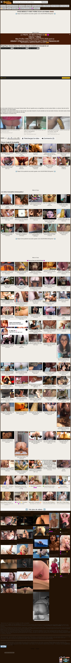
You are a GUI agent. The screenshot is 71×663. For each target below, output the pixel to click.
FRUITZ (31, 37)
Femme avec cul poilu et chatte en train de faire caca (63, 272)
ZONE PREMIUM (55, 6)
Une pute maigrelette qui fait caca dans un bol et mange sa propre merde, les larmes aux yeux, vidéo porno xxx (49, 468)
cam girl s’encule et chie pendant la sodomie (49, 413)
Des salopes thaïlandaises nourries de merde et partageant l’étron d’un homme (64, 386)
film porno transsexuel (6, 582)
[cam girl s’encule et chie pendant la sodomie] (49, 407)
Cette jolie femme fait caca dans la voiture (35, 372)
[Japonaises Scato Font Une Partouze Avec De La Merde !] (21, 213)
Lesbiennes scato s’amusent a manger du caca (49, 303)
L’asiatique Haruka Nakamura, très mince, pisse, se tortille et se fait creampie (7, 469)
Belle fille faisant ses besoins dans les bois (7, 286)
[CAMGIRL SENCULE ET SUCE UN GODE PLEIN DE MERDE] (7, 366)
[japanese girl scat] (41, 575)
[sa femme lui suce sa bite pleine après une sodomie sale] (49, 338)
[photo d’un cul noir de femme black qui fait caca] (49, 148)
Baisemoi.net (54, 41)
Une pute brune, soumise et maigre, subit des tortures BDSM (24, 583)
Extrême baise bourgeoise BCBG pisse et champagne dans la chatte (35, 470)
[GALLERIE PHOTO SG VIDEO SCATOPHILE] (35, 161)
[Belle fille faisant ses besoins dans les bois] (7, 280)
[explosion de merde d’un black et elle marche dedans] (7, 310)
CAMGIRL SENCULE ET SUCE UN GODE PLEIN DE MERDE (7, 372)
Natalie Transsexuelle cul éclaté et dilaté (49, 166)
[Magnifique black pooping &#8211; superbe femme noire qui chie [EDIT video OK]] (59, 122)
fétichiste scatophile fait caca (21, 346)
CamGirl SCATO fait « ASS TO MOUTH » (49, 316)
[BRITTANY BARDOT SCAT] (41, 530)
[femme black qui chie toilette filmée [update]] (35, 407)
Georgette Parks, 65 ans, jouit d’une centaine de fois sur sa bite (24, 541)
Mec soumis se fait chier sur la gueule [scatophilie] (7, 234)
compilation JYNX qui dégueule (64, 167)
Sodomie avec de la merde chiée (64, 317)
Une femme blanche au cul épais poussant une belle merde (21, 372)
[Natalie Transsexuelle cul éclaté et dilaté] (49, 160)
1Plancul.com (23, 41)
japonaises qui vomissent (7, 153)
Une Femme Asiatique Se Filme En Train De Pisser (63, 359)
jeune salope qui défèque (21, 48)
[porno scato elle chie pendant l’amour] (63, 435)
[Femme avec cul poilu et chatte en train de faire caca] (63, 266)
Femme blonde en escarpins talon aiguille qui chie (35, 385)
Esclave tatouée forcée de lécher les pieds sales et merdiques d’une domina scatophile (35, 399)
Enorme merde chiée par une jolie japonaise (35, 234)
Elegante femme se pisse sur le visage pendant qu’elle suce (21, 317)
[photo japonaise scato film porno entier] (63, 148)
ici (13, 645)
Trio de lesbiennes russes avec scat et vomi (63, 372)
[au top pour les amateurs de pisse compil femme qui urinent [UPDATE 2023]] (35, 198)
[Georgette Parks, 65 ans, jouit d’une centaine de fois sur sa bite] (25, 549)
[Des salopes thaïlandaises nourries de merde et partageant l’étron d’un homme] (63, 380)
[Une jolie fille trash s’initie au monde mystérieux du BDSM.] (25, 563)
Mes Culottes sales (64, 6)
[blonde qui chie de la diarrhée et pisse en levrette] (21, 266)
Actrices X (3, 6)
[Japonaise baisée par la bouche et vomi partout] (7, 435)
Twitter (32, 648)
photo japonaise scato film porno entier (63, 154)
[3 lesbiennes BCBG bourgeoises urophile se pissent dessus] (7, 380)
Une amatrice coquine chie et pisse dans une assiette (7, 272)
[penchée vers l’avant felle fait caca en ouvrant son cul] (7, 339)
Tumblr (37, 648)
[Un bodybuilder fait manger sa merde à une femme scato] (35, 282)
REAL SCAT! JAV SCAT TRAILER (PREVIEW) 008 (21, 398)
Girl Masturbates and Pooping (40, 548)
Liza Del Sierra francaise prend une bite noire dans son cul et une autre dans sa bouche (8, 528)
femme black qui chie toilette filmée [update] (35, 413)
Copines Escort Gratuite (12, 6)
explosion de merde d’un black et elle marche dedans (7, 316)
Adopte (13, 41)
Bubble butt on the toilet (39, 590)
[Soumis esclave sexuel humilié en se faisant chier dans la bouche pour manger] (7, 295)
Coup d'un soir (35, 41)
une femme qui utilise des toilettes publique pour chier (35, 343)
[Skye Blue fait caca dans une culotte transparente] (7, 407)
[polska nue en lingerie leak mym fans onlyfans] (9, 520)
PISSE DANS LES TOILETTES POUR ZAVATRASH (63, 204)
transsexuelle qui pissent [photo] (21, 167)
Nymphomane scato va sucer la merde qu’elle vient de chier (63, 219)
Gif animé (35, 153)
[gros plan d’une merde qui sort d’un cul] (35, 295)
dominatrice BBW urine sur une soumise (64, 287)
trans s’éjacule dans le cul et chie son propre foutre (49, 286)
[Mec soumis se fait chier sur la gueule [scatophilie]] (7, 228)
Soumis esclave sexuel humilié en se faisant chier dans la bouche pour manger (7, 301)
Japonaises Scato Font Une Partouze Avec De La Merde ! (21, 219)
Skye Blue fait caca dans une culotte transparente (7, 413)
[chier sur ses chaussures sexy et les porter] (21, 281)
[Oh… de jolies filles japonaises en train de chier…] (7, 393)
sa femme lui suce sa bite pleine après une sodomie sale (49, 344)
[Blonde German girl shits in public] (41, 543)
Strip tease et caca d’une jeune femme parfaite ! (63, 300)
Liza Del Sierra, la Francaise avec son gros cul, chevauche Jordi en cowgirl (8, 542)
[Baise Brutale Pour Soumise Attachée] (25, 521)
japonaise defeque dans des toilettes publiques (35, 442)
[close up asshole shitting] (41, 519)
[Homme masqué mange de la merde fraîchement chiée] (49, 228)
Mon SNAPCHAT (46, 6)
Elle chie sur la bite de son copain (7, 206)
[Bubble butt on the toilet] (41, 606)
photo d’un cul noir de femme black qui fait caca (50, 154)
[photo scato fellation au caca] (21, 148)
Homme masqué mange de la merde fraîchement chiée (49, 234)
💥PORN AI (3, 8)
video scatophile (34, 48)
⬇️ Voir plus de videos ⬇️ (35, 509)
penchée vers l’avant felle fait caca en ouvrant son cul (7, 346)
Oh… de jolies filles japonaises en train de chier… (7, 399)
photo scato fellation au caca (21, 154)
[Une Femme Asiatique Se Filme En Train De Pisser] (63, 346)
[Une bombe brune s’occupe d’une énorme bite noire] (9, 577)
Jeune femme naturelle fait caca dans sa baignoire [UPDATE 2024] (21, 234)
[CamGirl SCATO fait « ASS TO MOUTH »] (49, 310)
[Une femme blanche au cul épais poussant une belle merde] (21, 366)
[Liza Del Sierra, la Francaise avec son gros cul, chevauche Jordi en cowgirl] (9, 549)
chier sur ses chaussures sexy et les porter (21, 287)
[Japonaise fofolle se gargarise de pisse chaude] (35, 266)
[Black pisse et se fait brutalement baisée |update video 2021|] (49, 380)
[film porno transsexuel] (9, 588)
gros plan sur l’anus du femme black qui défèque (64, 428)
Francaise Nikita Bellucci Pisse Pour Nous (63, 233)
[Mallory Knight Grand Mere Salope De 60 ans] (25, 576)
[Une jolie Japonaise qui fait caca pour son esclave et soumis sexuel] (21, 296)
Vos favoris (22, 6)
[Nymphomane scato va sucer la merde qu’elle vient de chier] (63, 213)
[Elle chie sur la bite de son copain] (7, 199)
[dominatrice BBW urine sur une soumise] (63, 281)
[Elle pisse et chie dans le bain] (63, 324)
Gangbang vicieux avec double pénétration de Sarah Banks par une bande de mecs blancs (9, 557)
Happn (45, 41)
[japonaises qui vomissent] (7, 148)
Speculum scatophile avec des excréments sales (7, 167)
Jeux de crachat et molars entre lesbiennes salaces (7, 218)
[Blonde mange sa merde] (63, 394)
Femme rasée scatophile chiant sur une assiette (21, 413)
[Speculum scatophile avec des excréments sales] (7, 161)
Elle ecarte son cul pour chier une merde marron (21, 457)
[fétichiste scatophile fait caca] (21, 339)
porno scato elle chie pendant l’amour (63, 441)
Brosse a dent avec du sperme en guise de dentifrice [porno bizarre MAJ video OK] (49, 221)
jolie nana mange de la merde (21, 205)
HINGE (38, 37)
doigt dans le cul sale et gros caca (49, 203)
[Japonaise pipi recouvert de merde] (63, 464)
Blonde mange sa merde (63, 400)
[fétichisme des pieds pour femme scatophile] (21, 465)
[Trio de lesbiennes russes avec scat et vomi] (63, 366)
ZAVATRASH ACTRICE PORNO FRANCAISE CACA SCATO (49, 330)
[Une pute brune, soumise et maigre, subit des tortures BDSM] (25, 589)
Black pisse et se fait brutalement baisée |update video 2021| (49, 386)
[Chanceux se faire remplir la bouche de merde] (49, 367)
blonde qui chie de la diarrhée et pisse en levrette (21, 272)
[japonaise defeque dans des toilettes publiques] (35, 435)
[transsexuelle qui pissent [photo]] (21, 161)
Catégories (28, 6)
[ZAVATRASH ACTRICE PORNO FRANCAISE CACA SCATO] (49, 324)
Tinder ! (9, 8)
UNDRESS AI (37, 8)
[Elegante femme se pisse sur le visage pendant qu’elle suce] (21, 311)
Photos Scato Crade (36, 6)
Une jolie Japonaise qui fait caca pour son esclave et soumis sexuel (21, 303)
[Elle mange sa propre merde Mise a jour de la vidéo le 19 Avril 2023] (21, 380)
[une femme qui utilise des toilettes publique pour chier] (35, 338)
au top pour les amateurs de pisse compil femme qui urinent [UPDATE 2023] (35, 203)
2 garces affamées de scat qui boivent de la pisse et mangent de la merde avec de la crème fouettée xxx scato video (35, 218)
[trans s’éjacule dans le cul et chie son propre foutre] (49, 280)
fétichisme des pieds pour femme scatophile (21, 472)
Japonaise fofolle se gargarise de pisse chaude (35, 272)
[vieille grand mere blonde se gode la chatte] (25, 534)
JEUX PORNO (15, 8)
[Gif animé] (35, 148)
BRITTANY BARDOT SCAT (39, 525)
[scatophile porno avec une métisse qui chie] (11, 122)
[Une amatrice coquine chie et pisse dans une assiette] (7, 266)
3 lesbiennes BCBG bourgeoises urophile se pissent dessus (7, 386)
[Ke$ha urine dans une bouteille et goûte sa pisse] (35, 324)
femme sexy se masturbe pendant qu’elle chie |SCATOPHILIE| (35, 315)
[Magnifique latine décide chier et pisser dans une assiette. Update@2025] (35, 122)
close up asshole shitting (39, 513)
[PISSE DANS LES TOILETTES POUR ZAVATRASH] (63, 198)
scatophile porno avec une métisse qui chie (10, 130)
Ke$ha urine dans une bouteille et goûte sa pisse (35, 331)
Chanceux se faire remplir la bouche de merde (49, 373)
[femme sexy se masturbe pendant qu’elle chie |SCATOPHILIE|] (35, 310)
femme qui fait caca (7, 48)
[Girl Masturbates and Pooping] (41, 553)
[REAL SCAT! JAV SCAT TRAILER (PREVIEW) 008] (21, 393)
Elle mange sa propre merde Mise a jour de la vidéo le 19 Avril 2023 (21, 385)
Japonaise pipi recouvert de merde (63, 469)
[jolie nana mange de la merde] (21, 199)
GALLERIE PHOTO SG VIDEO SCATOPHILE (35, 167)
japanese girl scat (37, 559)
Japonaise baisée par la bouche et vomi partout (7, 440)
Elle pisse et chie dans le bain (63, 329)
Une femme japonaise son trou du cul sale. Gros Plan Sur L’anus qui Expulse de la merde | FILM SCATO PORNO (49, 441)
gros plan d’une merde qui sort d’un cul (35, 301)
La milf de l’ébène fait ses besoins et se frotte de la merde (49, 271)
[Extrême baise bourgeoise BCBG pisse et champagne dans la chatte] (35, 464)
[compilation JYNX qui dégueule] (63, 161)
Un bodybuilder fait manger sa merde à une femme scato (35, 288)
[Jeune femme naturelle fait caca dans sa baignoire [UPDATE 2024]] (21, 228)
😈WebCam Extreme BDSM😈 (26, 8)
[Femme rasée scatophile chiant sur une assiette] (21, 407)
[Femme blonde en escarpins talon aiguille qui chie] (35, 380)
